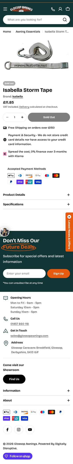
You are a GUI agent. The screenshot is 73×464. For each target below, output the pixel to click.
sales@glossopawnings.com (29, 335)
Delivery (24, 106)
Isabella (17, 96)
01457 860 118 (19, 323)
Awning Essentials (28, 31)
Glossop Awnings (25, 443)
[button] (69, 232)
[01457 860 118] (53, 9)
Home (7, 31)
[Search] (65, 19)
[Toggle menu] (5, 9)
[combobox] (36, 19)
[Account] (60, 9)
